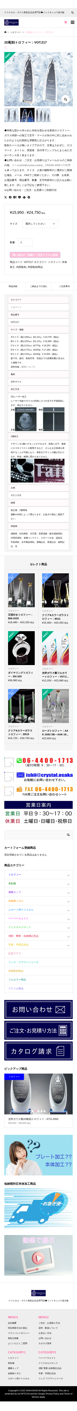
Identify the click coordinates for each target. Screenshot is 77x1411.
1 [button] (32, 1111)
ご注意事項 (64, 286)
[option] (38, 1101)
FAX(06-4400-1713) (56, 165)
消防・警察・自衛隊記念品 (23, 936)
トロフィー (54, 262)
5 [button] (44, 1111)
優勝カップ (14, 892)
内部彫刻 (21, 267)
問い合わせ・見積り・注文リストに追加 (35, 254)
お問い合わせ (44, 1338)
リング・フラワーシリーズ (23, 962)
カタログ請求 (44, 1343)
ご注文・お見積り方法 (49, 1323)
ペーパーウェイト (18, 918)
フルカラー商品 (17, 979)
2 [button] (35, 1111)
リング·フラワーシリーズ (50, 1378)
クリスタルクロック (19, 927)
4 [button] (41, 1111)
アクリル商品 (15, 988)
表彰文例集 (16, 495)
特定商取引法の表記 (17, 1328)
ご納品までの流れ (38, 286)
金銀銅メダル (15, 900)
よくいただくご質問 (17, 1343)
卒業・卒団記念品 (18, 944)
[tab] (13, 286)
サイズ (13, 223)
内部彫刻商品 (35, 267)
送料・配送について (48, 1328)
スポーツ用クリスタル (20, 909)
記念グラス (14, 953)
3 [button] (38, 1111)
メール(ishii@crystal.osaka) (27, 165)
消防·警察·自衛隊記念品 (49, 1368)
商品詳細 (13, 286)
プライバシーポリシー (18, 1333)
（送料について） (28, 367)
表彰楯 (12, 883)
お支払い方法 (44, 1333)
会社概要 (12, 1323)
